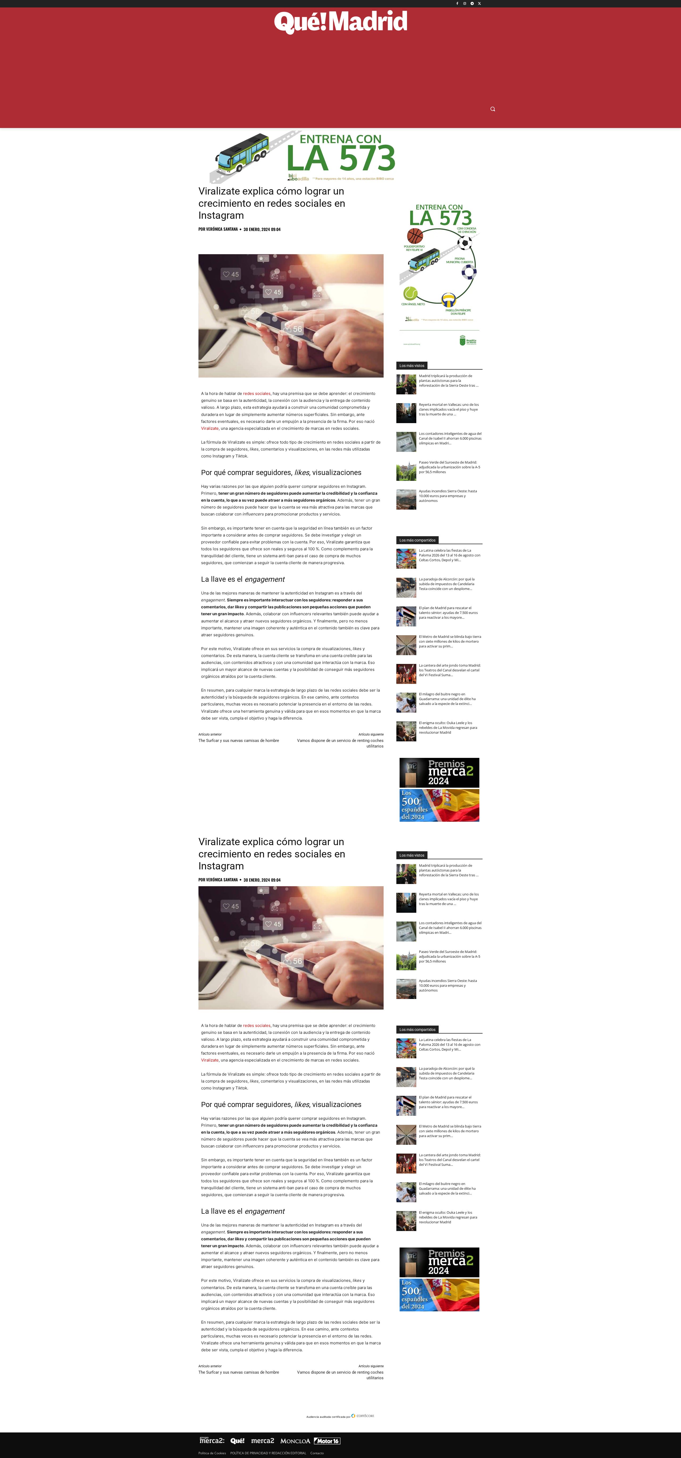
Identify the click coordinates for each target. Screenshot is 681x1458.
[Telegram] (472, 4)
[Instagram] (465, 4)
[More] (289, 241)
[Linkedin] (265, 241)
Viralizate (210, 428)
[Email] (277, 241)
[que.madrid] (340, 23)
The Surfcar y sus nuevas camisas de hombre (238, 740)
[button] (492, 108)
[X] (479, 4)
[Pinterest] (228, 241)
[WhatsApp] (240, 241)
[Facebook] (457, 4)
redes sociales (257, 393)
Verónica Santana (222, 229)
